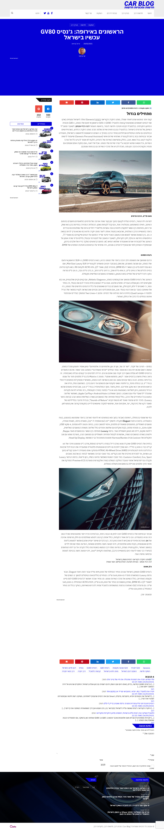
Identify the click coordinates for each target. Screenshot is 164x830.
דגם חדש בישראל (69, 668)
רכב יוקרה (82, 671)
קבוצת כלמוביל (95, 671)
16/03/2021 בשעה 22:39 (143, 694)
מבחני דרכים (112, 13)
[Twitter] (45, 13)
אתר (101, 760)
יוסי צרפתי (82, 56)
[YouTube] (48, 13)
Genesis (146, 668)
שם (152, 755)
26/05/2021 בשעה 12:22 (143, 715)
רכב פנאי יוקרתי (68, 671)
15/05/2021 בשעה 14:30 (143, 706)
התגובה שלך (148, 733)
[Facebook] (52, 13)
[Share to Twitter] (113, 102)
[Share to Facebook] (128, 102)
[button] (12, 13)
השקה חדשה (145, 671)
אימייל (151, 760)
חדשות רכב (138, 13)
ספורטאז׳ (85, 787)
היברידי (77, 787)
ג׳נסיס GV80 (92, 668)
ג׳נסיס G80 (104, 668)
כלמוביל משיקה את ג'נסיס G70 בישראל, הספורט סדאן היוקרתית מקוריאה (125, 713)
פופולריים (41, 124)
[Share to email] (67, 102)
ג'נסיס (98, 119)
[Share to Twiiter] (113, 661)
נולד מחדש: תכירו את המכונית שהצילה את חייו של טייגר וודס (130, 679)
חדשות (83, 25)
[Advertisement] (82, 76)
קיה (93, 787)
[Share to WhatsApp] (144, 102)
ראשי (150, 13)
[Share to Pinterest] (82, 102)
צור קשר (88, 13)
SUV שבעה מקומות (120, 668)
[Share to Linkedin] (97, 102)
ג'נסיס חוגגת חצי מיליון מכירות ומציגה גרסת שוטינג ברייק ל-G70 (128, 703)
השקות (99, 13)
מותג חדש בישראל (111, 671)
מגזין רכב (125, 13)
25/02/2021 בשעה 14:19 (143, 682)
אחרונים (20, 124)
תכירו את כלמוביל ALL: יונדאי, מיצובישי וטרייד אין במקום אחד (130, 691)
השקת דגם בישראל (129, 671)
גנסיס (81, 668)
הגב (152, 689)
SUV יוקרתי (135, 668)
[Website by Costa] (13, 826)
